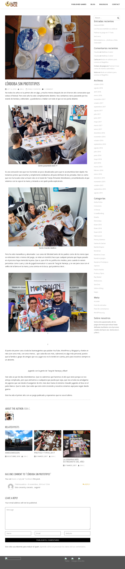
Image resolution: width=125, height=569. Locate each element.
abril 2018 (97, 92)
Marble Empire (99, 247)
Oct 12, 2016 (11, 89)
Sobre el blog (98, 288)
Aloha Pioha (98, 202)
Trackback (29, 479)
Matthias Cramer (107, 52)
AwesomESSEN (99, 25)
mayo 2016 (98, 159)
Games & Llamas (100, 243)
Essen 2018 (98, 232)
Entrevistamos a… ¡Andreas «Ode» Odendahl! (106, 41)
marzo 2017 (98, 125)
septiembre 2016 (100, 144)
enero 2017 (98, 129)
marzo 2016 (98, 167)
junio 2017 (97, 118)
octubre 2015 (98, 185)
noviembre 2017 (99, 99)
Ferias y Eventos (34, 89)
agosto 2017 (98, 110)
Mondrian (97, 251)
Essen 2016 (98, 228)
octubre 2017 (98, 103)
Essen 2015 (98, 225)
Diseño (96, 217)
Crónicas (97, 210)
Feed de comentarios (101, 309)
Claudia (96, 52)
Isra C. (22, 89)
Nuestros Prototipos (101, 262)
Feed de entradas (100, 305)
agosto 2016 (98, 148)
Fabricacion (98, 236)
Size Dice (97, 284)
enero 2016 (98, 174)
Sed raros (97, 36)
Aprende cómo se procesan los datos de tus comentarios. (63, 547)
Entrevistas (97, 221)
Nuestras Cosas (99, 255)
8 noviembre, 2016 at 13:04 (39, 484)
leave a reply (17, 479)
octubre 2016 (98, 140)
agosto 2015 (98, 193)
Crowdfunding (99, 213)
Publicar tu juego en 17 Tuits (103, 33)
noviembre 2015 (99, 182)
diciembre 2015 (99, 178)
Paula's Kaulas (99, 270)
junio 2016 (97, 155)
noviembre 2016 (99, 137)
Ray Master (98, 277)
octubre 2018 (98, 84)
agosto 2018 (98, 88)
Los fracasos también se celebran (105, 29)
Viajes (96, 292)
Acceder (97, 301)
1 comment (48, 89)
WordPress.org (99, 313)
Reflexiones (98, 281)
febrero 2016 (98, 170)
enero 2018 (98, 95)
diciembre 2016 (99, 133)
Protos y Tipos (99, 273)
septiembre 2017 (100, 107)
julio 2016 (97, 152)
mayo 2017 (98, 122)
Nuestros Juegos (99, 258)
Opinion (97, 266)
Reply (87, 484)
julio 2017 (97, 114)
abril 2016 (97, 163)
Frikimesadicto (20, 484)
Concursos (97, 206)
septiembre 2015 (100, 189)
